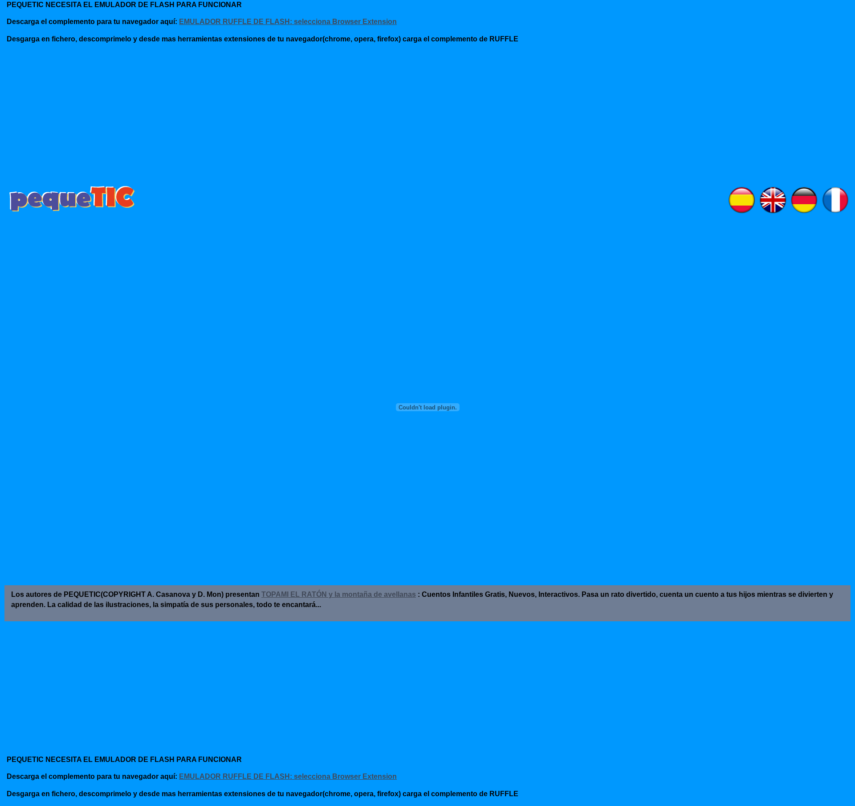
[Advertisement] (222, 118)
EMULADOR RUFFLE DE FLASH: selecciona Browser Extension (288, 21)
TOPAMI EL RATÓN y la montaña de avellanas (338, 594)
